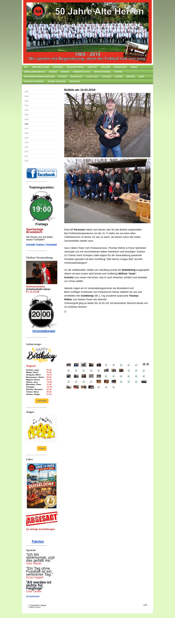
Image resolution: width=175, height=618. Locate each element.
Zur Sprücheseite (33, 596)
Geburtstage (41, 401)
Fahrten (38, 541)
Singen (41, 448)
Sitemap (43, 605)
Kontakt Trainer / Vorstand (41, 244)
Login (145, 605)
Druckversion (35, 605)
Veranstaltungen (43, 331)
